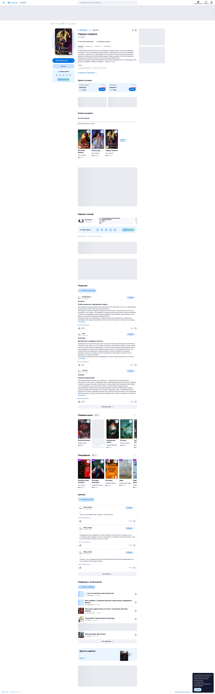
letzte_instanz (87, 507)
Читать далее (82, 322)
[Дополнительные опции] (73, 60)
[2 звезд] (60, 75)
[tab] (81, 46)
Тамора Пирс (82, 443)
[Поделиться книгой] (135, 30)
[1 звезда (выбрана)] (80, 30)
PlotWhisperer (86, 297)
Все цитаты (106, 574)
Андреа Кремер (111, 445)
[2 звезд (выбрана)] (82, 30)
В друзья (131, 297)
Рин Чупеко (81, 37)
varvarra (85, 370)
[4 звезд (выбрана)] (85, 30)
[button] (63, 41)
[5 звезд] (70, 75)
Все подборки (106, 641)
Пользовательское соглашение (182, 692)
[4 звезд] (67, 75)
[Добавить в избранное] (132, 30)
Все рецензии (106, 407)
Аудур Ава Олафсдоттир (127, 483)
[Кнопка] (88, 131)
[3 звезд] (63, 75)
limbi (83, 333)
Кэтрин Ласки (124, 443)
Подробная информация (86, 73)
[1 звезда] (56, 75)
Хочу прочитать (62, 60)
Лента (24, 3)
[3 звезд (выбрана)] (83, 30)
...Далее (200, 686)
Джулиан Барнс (110, 483)
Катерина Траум (97, 485)
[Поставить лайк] (79, 328)
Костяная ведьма (83, 118)
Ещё (114, 61)
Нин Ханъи (81, 485)
